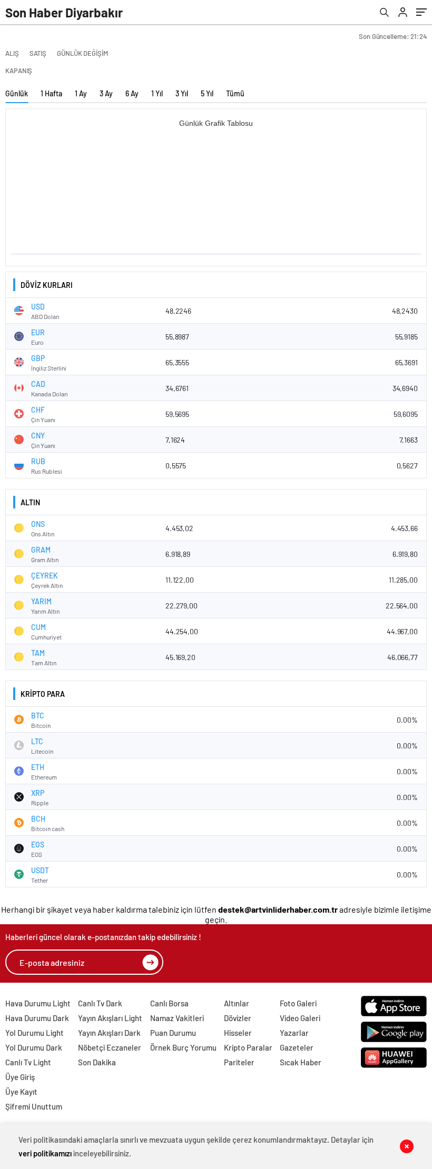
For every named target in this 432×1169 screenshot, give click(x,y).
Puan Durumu (173, 1032)
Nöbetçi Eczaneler (109, 1047)
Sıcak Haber (300, 1062)
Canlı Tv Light (28, 1062)
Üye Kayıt (21, 1091)
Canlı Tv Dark (100, 1003)
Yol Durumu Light (34, 1032)
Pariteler (239, 1062)
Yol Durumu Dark (33, 1047)
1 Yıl (157, 93)
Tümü (235, 93)
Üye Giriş (20, 1077)
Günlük (16, 93)
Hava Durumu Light (38, 1003)
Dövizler (237, 1018)
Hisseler (238, 1032)
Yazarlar (294, 1032)
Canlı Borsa (169, 1003)
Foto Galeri (298, 1003)
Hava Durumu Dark (37, 1018)
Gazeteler (296, 1047)
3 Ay (106, 93)
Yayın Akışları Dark (109, 1032)
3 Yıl (181, 93)
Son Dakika (97, 1062)
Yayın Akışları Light (110, 1018)
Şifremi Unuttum (33, 1106)
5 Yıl (207, 93)
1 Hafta (51, 93)
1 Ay (81, 93)
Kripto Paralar (248, 1047)
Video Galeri (300, 1018)
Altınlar (236, 1003)
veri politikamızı (45, 1153)
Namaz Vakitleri (177, 1018)
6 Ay (132, 93)
